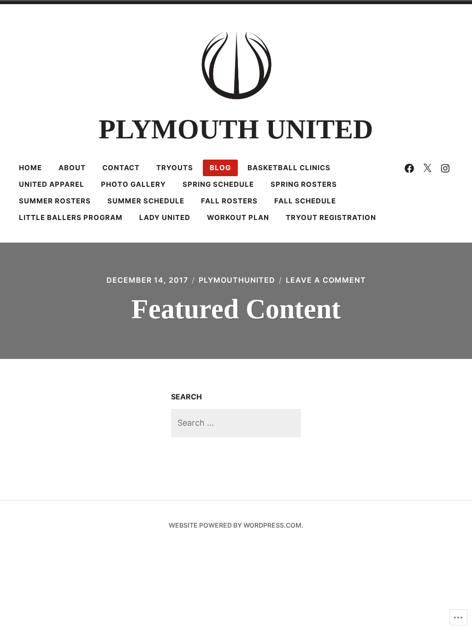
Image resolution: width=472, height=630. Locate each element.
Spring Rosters (304, 184)
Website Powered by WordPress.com (235, 525)
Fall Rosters (229, 200)
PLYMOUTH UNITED (236, 129)
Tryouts (174, 167)
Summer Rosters (55, 200)
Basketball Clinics (289, 167)
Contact (121, 167)
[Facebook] (409, 167)
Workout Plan (238, 217)
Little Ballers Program (71, 217)
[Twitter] (427, 167)
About (72, 167)
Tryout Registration (331, 217)
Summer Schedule (145, 200)
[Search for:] (236, 423)
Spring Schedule (218, 184)
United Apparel (51, 184)
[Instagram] (445, 167)
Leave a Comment (326, 280)
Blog (220, 167)
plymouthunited (237, 280)
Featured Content (236, 309)
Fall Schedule (305, 200)
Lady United (164, 217)
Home (30, 167)
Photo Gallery (133, 184)
